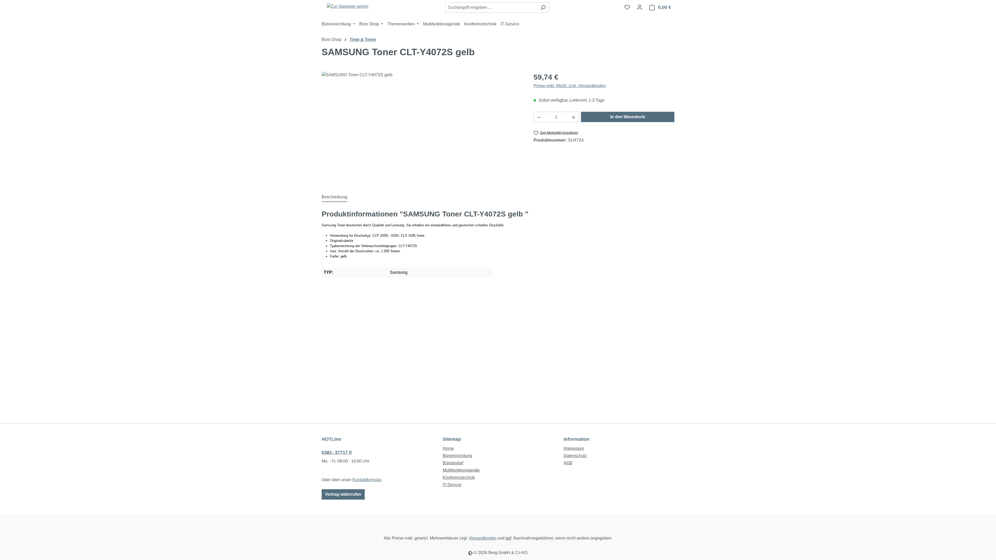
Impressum (574, 448)
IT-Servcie (452, 484)
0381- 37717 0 (337, 452)
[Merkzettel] (627, 7)
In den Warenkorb (627, 117)
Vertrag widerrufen (343, 494)
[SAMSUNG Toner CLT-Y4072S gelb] (422, 127)
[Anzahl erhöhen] (573, 117)
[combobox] (491, 7)
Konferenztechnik (459, 477)
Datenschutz (575, 455)
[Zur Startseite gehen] (348, 6)
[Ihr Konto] (639, 7)
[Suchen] (543, 7)
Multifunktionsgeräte (461, 470)
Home (448, 448)
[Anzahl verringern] (539, 117)
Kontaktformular (366, 480)
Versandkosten (482, 538)
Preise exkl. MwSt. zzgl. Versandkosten (570, 85)
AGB (568, 463)
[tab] (334, 197)
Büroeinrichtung (457, 455)
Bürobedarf (453, 463)
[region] (422, 127)
